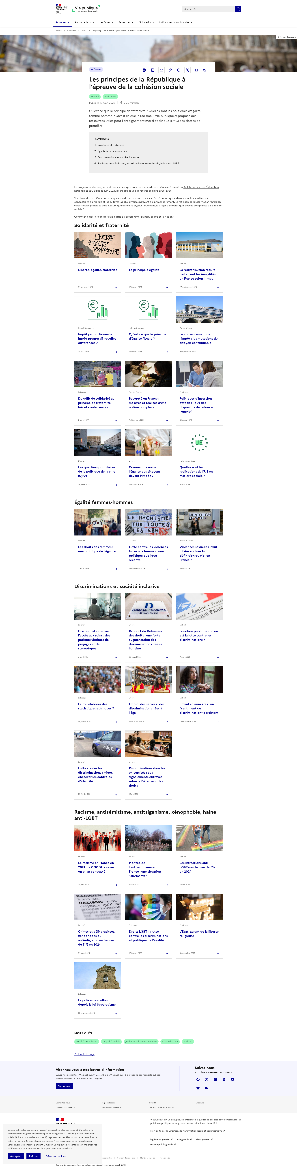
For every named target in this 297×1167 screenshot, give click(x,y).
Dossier (84, 30)
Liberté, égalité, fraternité (97, 270)
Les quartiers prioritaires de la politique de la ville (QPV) (96, 471)
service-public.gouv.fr (162, 1144)
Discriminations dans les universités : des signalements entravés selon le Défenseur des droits (147, 777)
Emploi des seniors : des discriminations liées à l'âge (146, 708)
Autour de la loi (83, 22)
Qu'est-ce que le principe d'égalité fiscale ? (147, 336)
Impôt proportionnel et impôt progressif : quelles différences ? (97, 338)
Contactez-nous (63, 1102)
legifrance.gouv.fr (160, 1139)
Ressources (124, 22)
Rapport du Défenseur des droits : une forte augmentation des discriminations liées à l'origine (145, 640)
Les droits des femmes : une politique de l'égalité (97, 549)
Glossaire (200, 1102)
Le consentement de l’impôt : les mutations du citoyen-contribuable (199, 338)
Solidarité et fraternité (111, 145)
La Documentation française (174, 22)
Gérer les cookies (56, 1156)
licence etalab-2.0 (116, 1165)
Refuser (33, 1156)
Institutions (110, 96)
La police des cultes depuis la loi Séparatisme (97, 1002)
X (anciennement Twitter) (207, 1079)
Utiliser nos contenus (111, 1107)
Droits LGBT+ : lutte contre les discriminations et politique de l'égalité (148, 935)
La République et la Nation (157, 216)
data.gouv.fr (203, 1139)
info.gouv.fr (182, 1139)
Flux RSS (152, 1102)
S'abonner (64, 1086)
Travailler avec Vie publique (161, 1107)
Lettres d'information (65, 1107)
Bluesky (198, 1088)
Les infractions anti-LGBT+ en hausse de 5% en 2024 (197, 867)
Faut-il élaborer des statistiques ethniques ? (96, 706)
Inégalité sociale (111, 1041)
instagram (215, 1079)
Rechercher (238, 9)
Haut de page (86, 1054)
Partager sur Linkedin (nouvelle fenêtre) (196, 70)
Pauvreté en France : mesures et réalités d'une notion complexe (147, 402)
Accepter (15, 1156)
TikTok (207, 1088)
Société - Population (86, 1041)
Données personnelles (103, 1157)
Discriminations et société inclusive (118, 157)
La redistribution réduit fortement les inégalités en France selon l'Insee (198, 274)
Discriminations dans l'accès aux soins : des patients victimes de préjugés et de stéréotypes (94, 640)
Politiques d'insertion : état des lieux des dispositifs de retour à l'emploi (196, 405)
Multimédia (145, 22)
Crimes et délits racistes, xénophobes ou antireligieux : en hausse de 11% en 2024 (96, 938)
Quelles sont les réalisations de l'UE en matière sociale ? (196, 471)
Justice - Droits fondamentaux (141, 1041)
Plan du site (165, 1157)
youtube (233, 1079)
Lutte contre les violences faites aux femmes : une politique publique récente (148, 553)
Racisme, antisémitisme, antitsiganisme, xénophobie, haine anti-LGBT (138, 163)
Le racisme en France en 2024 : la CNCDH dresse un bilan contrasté (96, 867)
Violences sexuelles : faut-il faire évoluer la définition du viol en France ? (199, 553)
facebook (198, 1079)
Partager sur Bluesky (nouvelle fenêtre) (205, 70)
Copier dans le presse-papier (170, 70)
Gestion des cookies (126, 1157)
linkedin (224, 1079)
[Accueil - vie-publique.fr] (86, 9)
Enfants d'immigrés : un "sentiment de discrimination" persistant (199, 708)
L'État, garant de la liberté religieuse (199, 933)
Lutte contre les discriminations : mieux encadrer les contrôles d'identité (95, 775)
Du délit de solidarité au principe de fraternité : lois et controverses (96, 402)
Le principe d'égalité (144, 270)
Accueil (59, 30)
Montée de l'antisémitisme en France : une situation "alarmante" (145, 869)
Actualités (61, 22)
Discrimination (170, 1041)
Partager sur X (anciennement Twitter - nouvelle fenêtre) (187, 70)
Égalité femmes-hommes (112, 151)
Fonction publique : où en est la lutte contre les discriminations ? (199, 635)
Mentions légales (147, 1157)
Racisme (187, 1041)
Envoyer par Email (161, 70)
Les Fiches (105, 22)
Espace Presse (108, 1102)
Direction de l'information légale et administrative (195, 1131)
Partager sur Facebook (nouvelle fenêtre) (179, 70)
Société (95, 96)
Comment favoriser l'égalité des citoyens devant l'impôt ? (144, 471)
